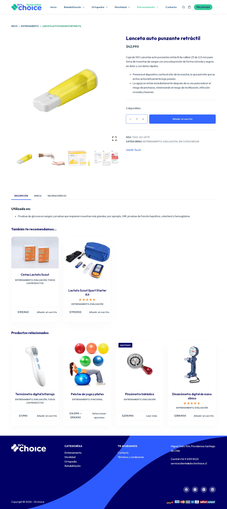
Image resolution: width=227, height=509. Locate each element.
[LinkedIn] (212, 489)
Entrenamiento (146, 7)
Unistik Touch (133, 150)
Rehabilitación (72, 7)
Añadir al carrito (182, 118)
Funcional (97, 399)
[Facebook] (186, 489)
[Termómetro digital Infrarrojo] (35, 364)
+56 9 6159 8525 (189, 459)
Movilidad (121, 7)
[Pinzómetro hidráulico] (139, 364)
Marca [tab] (38, 195)
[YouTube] (204, 489)
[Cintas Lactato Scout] (35, 252)
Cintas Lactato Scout (35, 274)
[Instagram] (195, 489)
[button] (114, 91)
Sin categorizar (189, 141)
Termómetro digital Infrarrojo (35, 394)
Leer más (151, 415)
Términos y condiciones (131, 457)
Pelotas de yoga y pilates (87, 394)
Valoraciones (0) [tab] (57, 195)
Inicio (53, 7)
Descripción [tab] (21, 195)
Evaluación (170, 141)
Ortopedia (98, 7)
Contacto (171, 7)
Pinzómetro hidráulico (139, 394)
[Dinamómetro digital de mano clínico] (192, 364)
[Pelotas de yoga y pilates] (87, 364)
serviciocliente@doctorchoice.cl (189, 463)
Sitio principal (203, 7)
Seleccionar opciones (99, 415)
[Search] (183, 7)
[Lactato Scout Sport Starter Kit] (87, 260)
